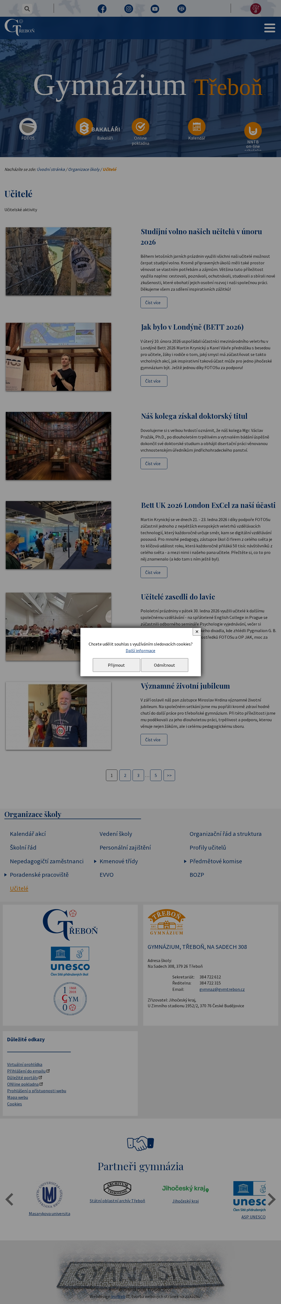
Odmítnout (164, 665)
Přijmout (116, 665)
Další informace (140, 650)
